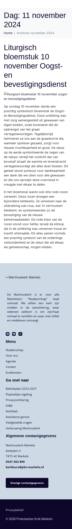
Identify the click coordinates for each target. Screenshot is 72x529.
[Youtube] (14, 334)
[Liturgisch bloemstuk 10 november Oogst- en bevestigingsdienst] (36, 96)
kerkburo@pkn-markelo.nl (25, 467)
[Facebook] (7, 334)
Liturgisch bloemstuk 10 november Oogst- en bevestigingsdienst (35, 65)
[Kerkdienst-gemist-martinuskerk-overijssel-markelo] (20, 334)
